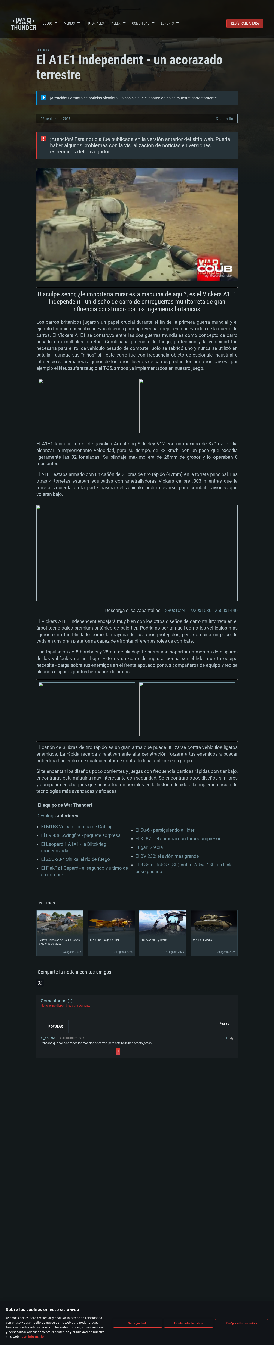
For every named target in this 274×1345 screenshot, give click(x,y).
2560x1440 (226, 610)
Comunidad (140, 23)
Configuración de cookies (241, 1323)
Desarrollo (224, 118)
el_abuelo (48, 1038)
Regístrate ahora (245, 23)
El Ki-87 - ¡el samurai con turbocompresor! (179, 838)
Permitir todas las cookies (188, 1323)
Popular (55, 1026)
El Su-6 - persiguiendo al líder (165, 830)
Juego (47, 23)
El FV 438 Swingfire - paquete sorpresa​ (81, 835)
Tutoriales (95, 23)
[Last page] (158, 1051)
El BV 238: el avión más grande (167, 856)
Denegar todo (137, 1323)
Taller (115, 23)
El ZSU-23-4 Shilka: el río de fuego (75, 859)
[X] (40, 983)
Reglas (224, 1023)
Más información (33, 1337)
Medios (69, 23)
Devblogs (46, 815)
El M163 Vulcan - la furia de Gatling (77, 826)
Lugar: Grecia (149, 847)
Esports (167, 23)
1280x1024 (173, 610)
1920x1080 (200, 610)
